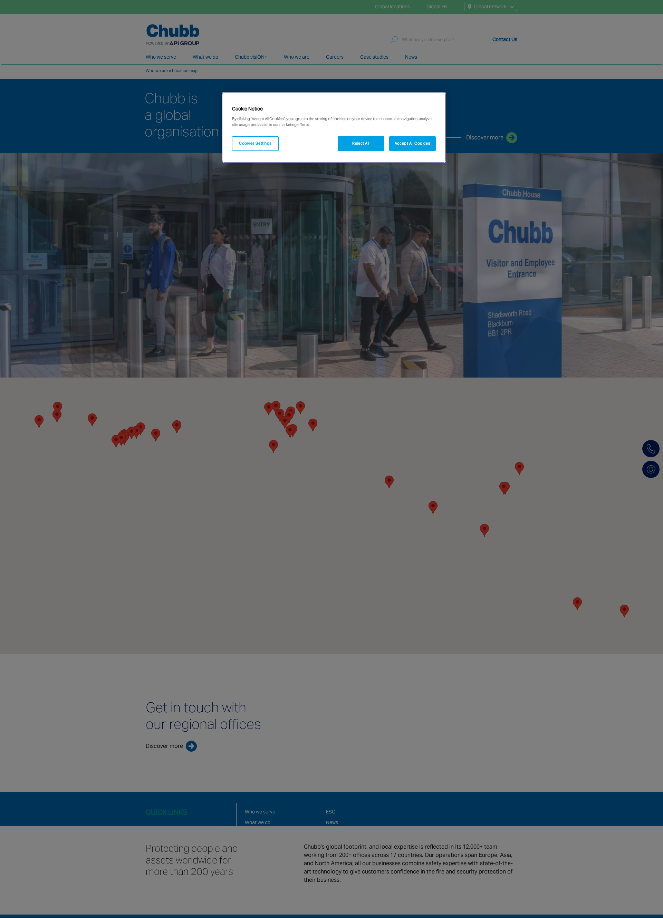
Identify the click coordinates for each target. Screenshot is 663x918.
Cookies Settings (255, 143)
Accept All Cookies (412, 143)
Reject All (360, 143)
